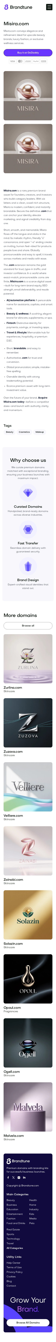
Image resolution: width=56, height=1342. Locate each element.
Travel (10, 1243)
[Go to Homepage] (19, 1161)
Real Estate (13, 1230)
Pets (31, 1223)
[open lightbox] (28, 95)
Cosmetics (24, 432)
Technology (13, 1239)
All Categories (15, 1248)
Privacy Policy (14, 1272)
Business (12, 1205)
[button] (49, 7)
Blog (9, 1281)
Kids (31, 1214)
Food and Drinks (16, 1223)
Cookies (11, 1277)
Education (12, 1209)
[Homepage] (18, 7)
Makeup (40, 432)
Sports (10, 1234)
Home (32, 1205)
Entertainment (15, 1214)
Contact (11, 1286)
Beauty (9, 432)
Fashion (11, 1219)
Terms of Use (14, 1267)
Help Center (13, 1263)
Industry (33, 1209)
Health (33, 1200)
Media (33, 1219)
